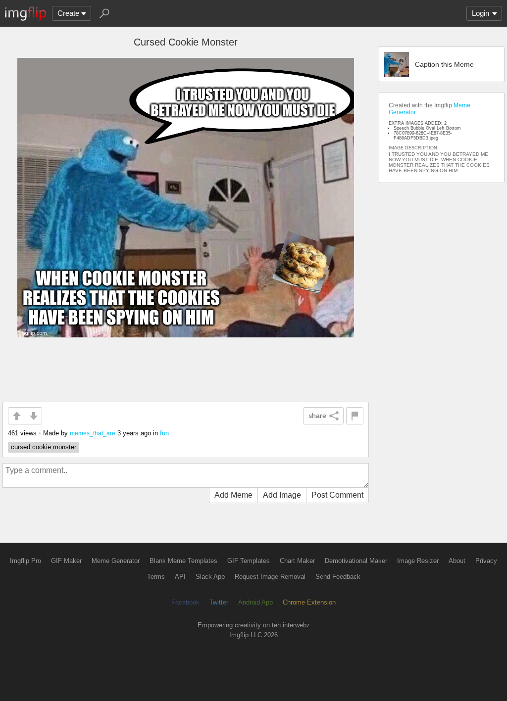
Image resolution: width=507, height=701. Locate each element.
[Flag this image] (354, 415)
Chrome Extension (309, 602)
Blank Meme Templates (183, 560)
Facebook (185, 602)
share (317, 416)
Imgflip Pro (25, 560)
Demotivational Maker (356, 560)
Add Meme (233, 495)
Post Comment (337, 495)
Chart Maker (297, 560)
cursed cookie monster (43, 447)
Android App (255, 602)
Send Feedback (337, 576)
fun (164, 433)
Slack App (210, 576)
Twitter (218, 602)
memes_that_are (92, 433)
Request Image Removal (270, 576)
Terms (156, 576)
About (457, 560)
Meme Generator (116, 560)
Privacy (486, 560)
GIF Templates (248, 560)
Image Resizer (418, 560)
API (180, 576)
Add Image (282, 495)
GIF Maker (66, 560)
